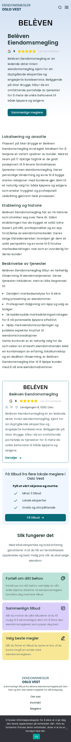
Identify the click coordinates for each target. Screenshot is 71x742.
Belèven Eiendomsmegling (33, 394)
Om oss (35, 696)
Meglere (35, 708)
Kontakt (35, 702)
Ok (36, 736)
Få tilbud (33, 517)
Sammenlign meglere (27, 112)
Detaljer (11, 457)
